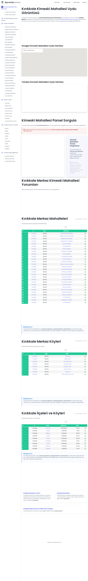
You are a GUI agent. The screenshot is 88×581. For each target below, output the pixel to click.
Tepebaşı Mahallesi (10, 85)
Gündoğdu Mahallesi (10, 50)
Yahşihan (7, 149)
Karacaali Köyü (9, 108)
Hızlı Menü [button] (57, 2)
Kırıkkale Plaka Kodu (10, 161)
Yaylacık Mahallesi (9, 88)
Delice (6, 138)
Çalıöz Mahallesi (9, 37)
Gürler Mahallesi (9, 52)
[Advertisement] (54, 32)
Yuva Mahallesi (8, 96)
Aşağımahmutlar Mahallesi (11, 29)
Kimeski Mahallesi (9, 70)
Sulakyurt (7, 146)
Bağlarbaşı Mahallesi (10, 32)
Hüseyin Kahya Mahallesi (11, 57)
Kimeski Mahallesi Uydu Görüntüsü (9, 8)
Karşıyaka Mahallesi (10, 62)
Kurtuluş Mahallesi (9, 73)
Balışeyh (7, 133)
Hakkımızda (76, 2)
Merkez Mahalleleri (9, 23)
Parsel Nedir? (66, 2)
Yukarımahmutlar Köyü (10, 121)
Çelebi (6, 136)
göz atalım (67, 498)
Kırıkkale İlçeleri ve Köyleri (11, 125)
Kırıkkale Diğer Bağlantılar (11, 152)
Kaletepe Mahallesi (10, 60)
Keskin (6, 143)
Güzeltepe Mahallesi (10, 55)
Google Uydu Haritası (10, 12)
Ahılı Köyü (7, 103)
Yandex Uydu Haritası (10, 14)
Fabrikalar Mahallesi (10, 44)
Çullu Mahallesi (9, 39)
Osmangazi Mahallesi (10, 75)
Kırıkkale (34, 233)
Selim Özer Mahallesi (10, 83)
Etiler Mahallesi (8, 42)
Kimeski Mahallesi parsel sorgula (69, 19)
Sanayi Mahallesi (9, 80)
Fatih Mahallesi (8, 47)
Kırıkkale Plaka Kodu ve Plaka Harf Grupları (38, 509)
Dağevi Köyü (8, 105)
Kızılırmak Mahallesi (10, 67)
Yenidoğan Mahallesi (10, 93)
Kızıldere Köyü (8, 113)
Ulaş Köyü (7, 118)
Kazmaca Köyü (8, 111)
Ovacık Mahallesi (9, 78)
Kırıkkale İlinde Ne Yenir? (31, 493)
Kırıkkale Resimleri (9, 156)
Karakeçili (7, 141)
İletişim (84, 2)
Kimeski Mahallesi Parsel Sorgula (9, 19)
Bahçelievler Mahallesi (10, 34)
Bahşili (6, 131)
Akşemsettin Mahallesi (10, 27)
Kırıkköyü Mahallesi (10, 65)
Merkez (6, 128)
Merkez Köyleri (8, 100)
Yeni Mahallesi (8, 90)
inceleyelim (35, 500)
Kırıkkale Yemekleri (9, 158)
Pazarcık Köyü (8, 116)
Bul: (66, 227)
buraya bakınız (58, 511)
